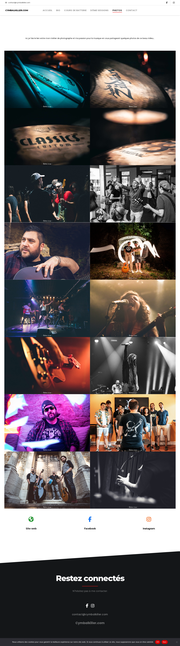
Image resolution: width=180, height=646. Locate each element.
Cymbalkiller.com (16, 10)
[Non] (176, 642)
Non (164, 642)
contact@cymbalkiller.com (19, 2)
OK (157, 642)
